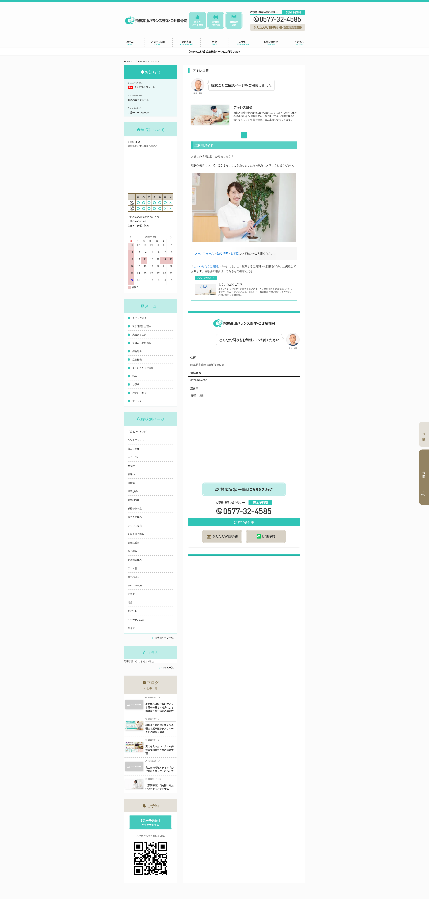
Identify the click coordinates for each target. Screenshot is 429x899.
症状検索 (424, 434)
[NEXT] (170, 236)
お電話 (235, 253)
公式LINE (222, 253)
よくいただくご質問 (206, 266)
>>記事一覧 (150, 688)
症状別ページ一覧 (164, 637)
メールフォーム (204, 253)
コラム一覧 (168, 667)
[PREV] (131, 236)
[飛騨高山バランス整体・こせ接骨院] (156, 20)
